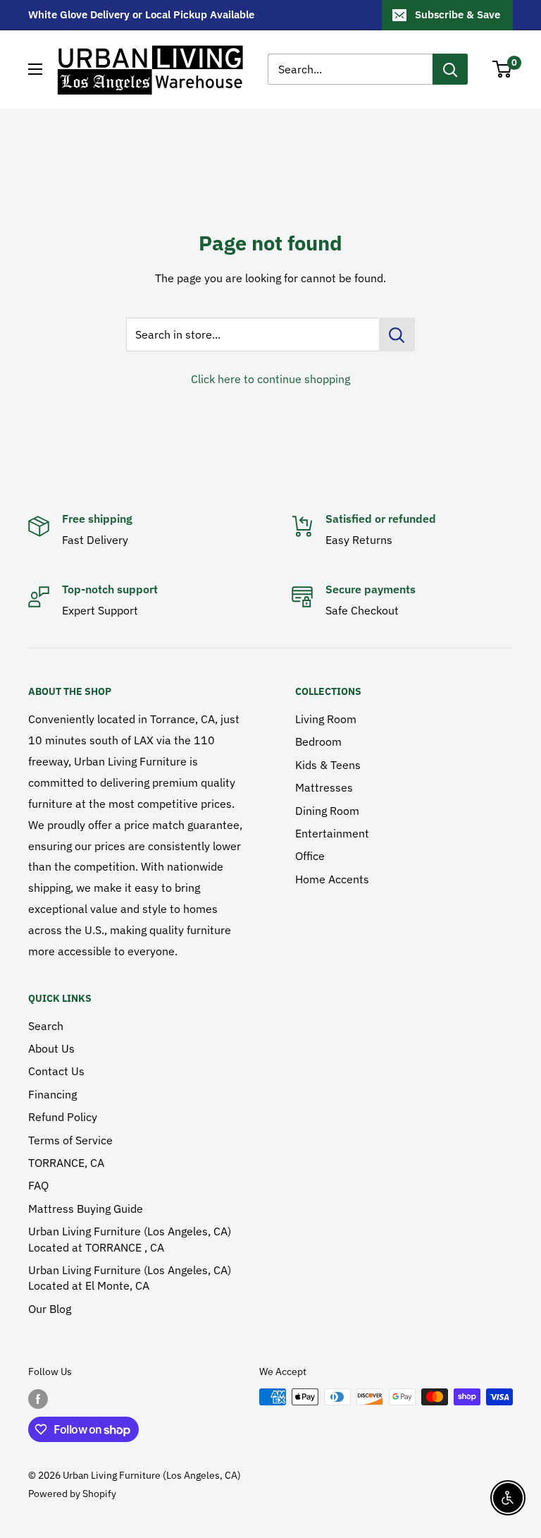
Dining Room (327, 811)
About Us (51, 1048)
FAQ (38, 1185)
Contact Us (56, 1071)
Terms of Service (70, 1140)
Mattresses (324, 787)
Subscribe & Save (457, 14)
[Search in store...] (397, 334)
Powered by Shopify (72, 1493)
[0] (502, 69)
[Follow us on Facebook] (38, 1398)
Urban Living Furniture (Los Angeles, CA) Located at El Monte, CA (129, 1277)
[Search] (450, 69)
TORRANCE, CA (66, 1163)
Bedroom (318, 741)
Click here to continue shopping (270, 379)
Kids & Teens (328, 765)
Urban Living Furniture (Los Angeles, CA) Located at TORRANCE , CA (129, 1239)
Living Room (325, 719)
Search (45, 1026)
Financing (52, 1094)
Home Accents (332, 879)
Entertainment (332, 833)
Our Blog (49, 1309)
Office (310, 856)
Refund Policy (62, 1117)
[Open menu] (35, 69)
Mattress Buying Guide (85, 1208)
